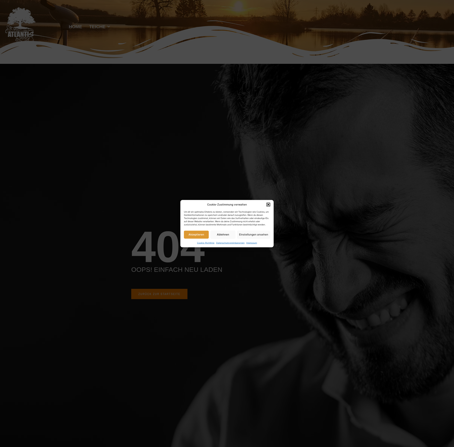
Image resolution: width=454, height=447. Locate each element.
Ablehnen (223, 234)
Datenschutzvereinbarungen (230, 242)
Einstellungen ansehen (253, 234)
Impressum (251, 242)
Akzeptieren (196, 234)
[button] (268, 204)
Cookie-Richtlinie (205, 242)
